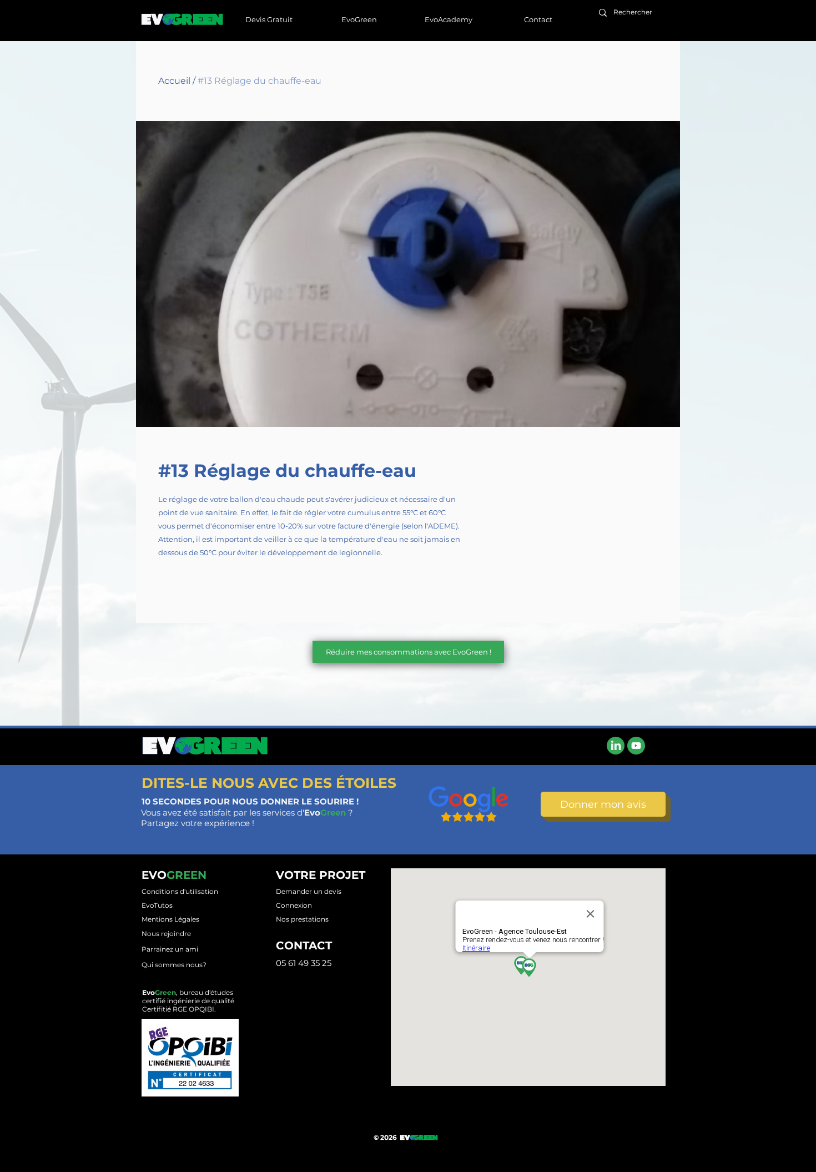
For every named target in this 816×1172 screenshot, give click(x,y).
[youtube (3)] (636, 745)
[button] (359, 19)
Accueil (174, 81)
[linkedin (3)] (615, 745)
